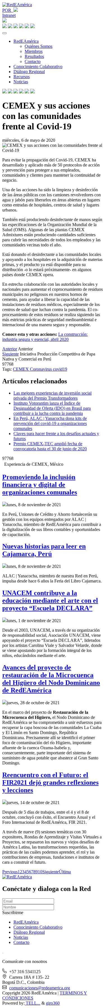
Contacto (33, 61)
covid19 (60, 369)
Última (65, 871)
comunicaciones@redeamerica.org (39, 988)
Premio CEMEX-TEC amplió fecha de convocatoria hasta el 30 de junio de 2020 (50, 446)
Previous (10, 871)
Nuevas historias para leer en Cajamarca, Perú (44, 550)
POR (7, 10)
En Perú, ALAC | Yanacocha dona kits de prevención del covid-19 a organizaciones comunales (50, 423)
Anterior (9, 348)
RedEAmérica (26, 41)
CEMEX (21, 369)
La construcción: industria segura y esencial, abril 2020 (45, 337)
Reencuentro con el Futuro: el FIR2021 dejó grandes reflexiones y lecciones (50, 782)
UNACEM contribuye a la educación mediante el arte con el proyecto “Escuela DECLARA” (50, 600)
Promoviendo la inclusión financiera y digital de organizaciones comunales (39, 484)
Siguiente (10, 354)
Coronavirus (41, 369)
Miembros (34, 51)
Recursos (21, 76)
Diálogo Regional (29, 71)
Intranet (9, 15)
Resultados (34, 56)
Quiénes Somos (38, 46)
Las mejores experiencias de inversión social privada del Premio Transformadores (52, 395)
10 (40, 871)
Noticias (20, 81)
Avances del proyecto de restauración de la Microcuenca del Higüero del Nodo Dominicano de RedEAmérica (51, 679)
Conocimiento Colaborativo (37, 66)
